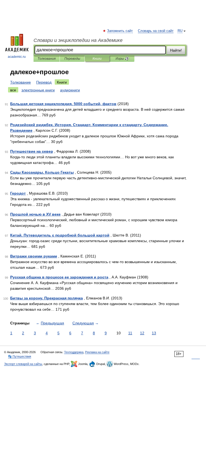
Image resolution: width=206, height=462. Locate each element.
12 (142, 333)
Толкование (20, 82)
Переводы (72, 58)
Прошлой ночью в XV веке (35, 214)
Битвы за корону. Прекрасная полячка (46, 298)
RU (180, 31)
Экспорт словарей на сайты (23, 364)
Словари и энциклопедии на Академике (78, 40)
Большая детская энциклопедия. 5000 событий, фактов (63, 104)
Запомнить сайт (120, 31)
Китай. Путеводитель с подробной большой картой (59, 235)
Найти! (176, 50)
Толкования (47, 58)
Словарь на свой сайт (156, 31)
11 (130, 333)
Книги (97, 58)
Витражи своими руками (33, 256)
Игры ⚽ (122, 58)
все (13, 90)
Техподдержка (73, 352)
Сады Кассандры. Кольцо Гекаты (42, 172)
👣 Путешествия (19, 356)
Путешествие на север (31, 151)
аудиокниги (70, 90)
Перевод (44, 82)
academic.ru (17, 57)
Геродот (18, 193)
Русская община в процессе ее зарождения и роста (59, 277)
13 (154, 333)
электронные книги (38, 90)
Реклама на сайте (97, 352)
